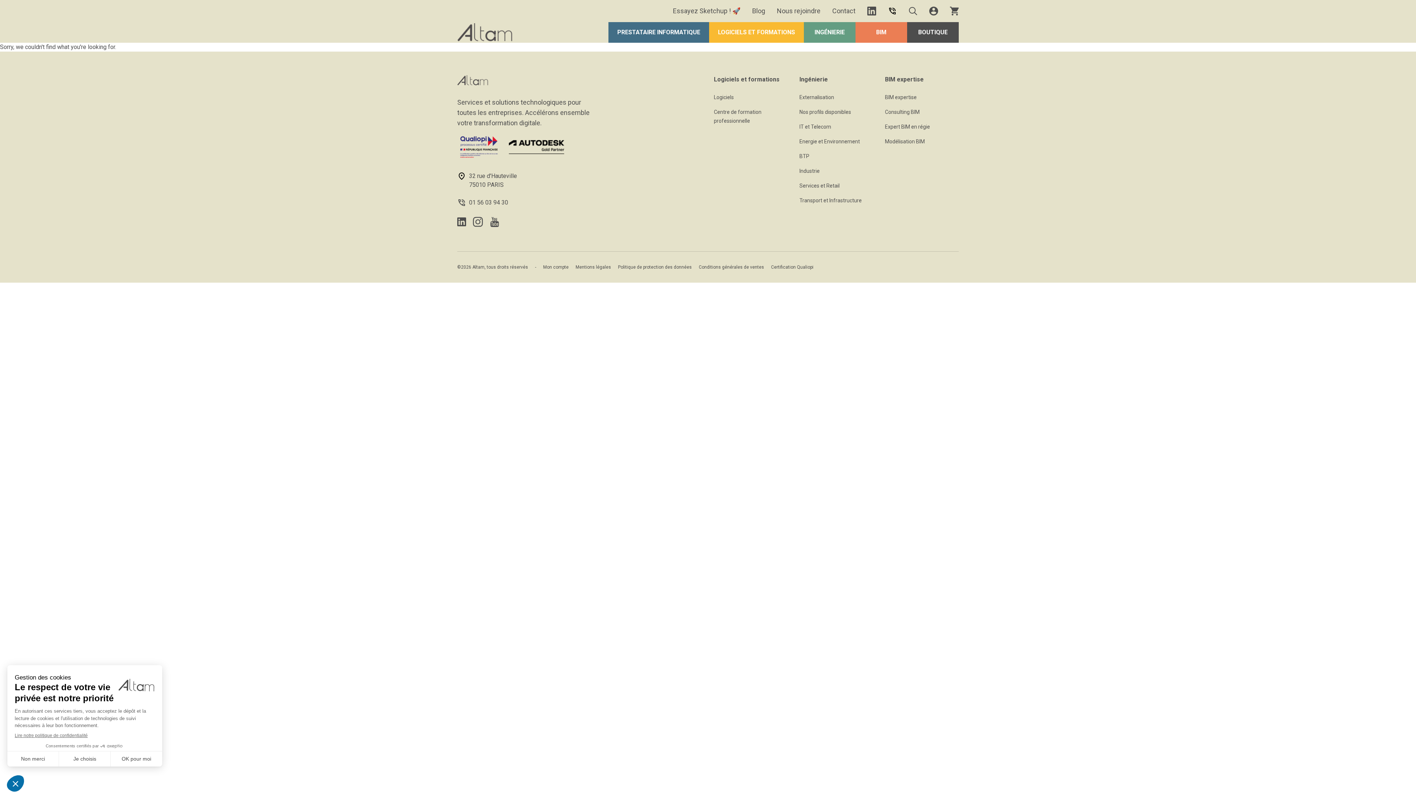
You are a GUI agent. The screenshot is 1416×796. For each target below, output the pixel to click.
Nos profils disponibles (825, 112)
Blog (758, 11)
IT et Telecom (815, 127)
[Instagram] (478, 222)
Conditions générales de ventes (731, 267)
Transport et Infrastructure (830, 200)
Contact (844, 11)
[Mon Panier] (954, 11)
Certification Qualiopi (792, 267)
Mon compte (556, 267)
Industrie (809, 171)
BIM (881, 32)
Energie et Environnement (829, 141)
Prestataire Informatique (658, 32)
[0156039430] (892, 11)
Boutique (933, 32)
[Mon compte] (933, 11)
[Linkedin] (871, 11)
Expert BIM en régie (907, 127)
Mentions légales (593, 267)
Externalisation (816, 97)
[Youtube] (495, 222)
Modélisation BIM (905, 141)
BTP (804, 156)
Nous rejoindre (798, 11)
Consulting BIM (902, 112)
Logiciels (724, 97)
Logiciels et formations (756, 32)
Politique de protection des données (655, 267)
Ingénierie (830, 32)
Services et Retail (819, 186)
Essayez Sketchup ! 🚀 (706, 11)
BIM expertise (901, 97)
